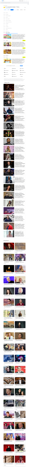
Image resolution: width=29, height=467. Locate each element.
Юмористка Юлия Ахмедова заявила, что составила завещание (19, 86)
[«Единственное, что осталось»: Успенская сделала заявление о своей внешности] (20, 270)
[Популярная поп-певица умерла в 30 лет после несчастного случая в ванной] (9, 270)
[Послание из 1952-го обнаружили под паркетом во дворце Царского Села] (20, 248)
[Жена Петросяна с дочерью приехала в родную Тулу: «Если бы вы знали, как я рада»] (20, 315)
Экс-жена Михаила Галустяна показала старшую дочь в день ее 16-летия (20, 202)
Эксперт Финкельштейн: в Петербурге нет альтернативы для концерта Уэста (19, 117)
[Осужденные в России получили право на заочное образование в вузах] (9, 461)
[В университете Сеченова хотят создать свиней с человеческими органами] (9, 382)
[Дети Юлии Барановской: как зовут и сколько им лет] (9, 304)
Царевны (7, 40)
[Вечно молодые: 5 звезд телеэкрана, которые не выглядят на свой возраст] (20, 293)
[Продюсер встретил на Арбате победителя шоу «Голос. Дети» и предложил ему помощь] (20, 461)
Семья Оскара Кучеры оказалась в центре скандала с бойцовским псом (20, 163)
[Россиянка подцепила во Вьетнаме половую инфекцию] (9, 315)
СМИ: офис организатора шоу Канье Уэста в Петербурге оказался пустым (20, 179)
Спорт (24, 9)
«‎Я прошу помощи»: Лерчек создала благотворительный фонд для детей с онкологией (20, 186)
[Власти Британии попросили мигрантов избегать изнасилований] (9, 326)
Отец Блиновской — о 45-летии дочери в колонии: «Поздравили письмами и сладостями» (19, 233)
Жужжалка (7, 55)
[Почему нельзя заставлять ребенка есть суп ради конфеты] (20, 449)
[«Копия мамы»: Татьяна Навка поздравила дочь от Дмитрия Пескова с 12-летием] (20, 326)
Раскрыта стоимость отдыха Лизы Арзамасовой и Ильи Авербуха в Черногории (19, 94)
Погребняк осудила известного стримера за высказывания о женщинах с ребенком (20, 156)
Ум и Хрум (7, 14)
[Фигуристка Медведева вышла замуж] (20, 349)
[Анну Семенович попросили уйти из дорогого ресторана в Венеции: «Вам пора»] (9, 248)
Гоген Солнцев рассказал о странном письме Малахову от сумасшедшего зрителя (19, 132)
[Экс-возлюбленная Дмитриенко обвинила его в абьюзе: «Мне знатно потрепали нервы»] (9, 416)
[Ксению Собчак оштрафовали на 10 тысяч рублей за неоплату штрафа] (20, 371)
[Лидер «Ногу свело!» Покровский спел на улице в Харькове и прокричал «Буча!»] (20, 382)
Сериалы (21, 9)
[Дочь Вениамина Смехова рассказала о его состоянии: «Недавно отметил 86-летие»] (9, 427)
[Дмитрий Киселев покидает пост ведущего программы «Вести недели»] (20, 427)
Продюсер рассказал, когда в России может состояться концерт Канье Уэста (20, 171)
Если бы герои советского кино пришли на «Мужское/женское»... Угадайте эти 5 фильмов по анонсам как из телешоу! (19, 210)
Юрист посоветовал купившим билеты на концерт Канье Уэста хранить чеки (20, 109)
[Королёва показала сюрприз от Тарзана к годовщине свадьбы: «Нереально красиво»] (20, 393)
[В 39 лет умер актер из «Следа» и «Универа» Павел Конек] (9, 393)
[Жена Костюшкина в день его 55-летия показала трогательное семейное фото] (20, 438)
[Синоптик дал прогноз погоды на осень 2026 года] (9, 259)
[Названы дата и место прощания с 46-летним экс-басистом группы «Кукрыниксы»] (9, 360)
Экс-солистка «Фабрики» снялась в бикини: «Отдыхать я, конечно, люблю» (20, 148)
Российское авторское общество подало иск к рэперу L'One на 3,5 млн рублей (19, 217)
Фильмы (18, 9)
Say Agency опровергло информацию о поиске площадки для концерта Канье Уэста (19, 140)
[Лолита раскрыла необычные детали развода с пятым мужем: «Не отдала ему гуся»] (9, 449)
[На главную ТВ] (3, 1)
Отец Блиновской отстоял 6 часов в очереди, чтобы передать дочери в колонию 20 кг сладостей (19, 102)
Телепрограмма (5, 5)
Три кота (7, 12)
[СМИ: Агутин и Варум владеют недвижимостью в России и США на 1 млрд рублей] (9, 337)
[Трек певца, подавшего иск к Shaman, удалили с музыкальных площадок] (9, 281)
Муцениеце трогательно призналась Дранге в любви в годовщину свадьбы (20, 194)
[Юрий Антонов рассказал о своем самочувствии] (20, 360)
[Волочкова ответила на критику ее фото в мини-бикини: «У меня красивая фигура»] (20, 304)
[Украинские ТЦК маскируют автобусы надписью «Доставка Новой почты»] (9, 405)
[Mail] (2, 1)
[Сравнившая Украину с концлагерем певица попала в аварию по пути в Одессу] (20, 259)
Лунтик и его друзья (8, 20)
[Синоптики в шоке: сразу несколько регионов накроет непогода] (20, 405)
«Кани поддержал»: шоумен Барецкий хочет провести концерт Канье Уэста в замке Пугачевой (20, 225)
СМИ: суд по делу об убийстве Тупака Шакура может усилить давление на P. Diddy (19, 125)
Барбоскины (7, 31)
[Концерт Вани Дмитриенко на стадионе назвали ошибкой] (9, 349)
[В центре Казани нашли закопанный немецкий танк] (20, 416)
